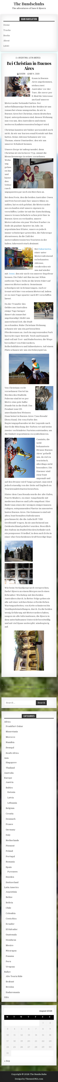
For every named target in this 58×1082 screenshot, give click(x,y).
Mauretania (12, 731)
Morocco (10, 737)
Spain (9, 867)
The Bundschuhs (29, 3)
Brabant (10, 981)
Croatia (9, 813)
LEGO (6, 46)
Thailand (10, 768)
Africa (7, 722)
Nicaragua (11, 950)
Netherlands (12, 840)
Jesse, (12, 273)
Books (6, 35)
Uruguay (10, 966)
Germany (10, 829)
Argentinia (23, 57)
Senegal (10, 747)
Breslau (10, 987)
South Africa (12, 753)
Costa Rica (11, 918)
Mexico (9, 945)
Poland (9, 851)
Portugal (10, 856)
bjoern (22, 73)
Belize (9, 897)
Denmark (10, 819)
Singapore (11, 762)
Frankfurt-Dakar (14, 726)
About (6, 40)
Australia (9, 773)
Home (6, 25)
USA (6, 997)
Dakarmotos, (45, 249)
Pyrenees (12, 871)
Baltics (9, 787)
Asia (6, 758)
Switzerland (12, 882)
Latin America (34, 57)
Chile (8, 908)
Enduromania (13, 992)
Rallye (7, 972)
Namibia (10, 742)
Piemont (10, 845)
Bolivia (9, 902)
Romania (10, 862)
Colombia (10, 913)
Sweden (10, 877)
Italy (8, 835)
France (9, 824)
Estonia (11, 792)
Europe (8, 778)
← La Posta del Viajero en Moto (17, 685)
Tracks (7, 30)
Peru (8, 961)
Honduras (11, 940)
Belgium (10, 808)
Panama (10, 956)
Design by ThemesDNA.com (29, 1079)
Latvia (10, 797)
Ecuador (10, 924)
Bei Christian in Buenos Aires (29, 65)
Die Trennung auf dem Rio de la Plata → (36, 688)
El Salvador (12, 929)
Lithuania (12, 803)
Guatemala (11, 934)
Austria (9, 782)
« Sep (7, 1061)
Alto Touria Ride (14, 976)
